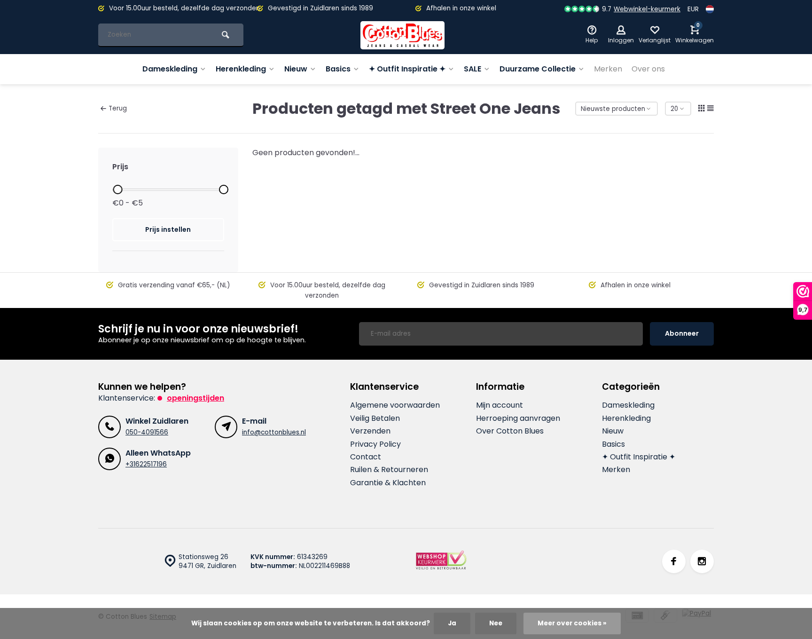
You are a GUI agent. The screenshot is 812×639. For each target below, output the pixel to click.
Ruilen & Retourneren (389, 470)
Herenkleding (241, 68)
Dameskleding (169, 68)
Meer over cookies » (572, 623)
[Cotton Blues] (402, 35)
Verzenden (370, 431)
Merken (608, 68)
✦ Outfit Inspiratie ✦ (407, 68)
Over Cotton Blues (510, 431)
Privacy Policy (375, 444)
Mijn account (499, 405)
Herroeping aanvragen (518, 418)
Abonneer (682, 333)
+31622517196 (146, 464)
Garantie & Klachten (388, 483)
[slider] (117, 189)
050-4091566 (146, 432)
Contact (365, 457)
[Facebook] (674, 561)
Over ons (648, 68)
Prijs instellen (168, 229)
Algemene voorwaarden (395, 405)
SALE (472, 68)
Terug (118, 108)
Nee (495, 623)
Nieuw (295, 68)
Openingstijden (195, 398)
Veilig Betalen (375, 418)
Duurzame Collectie (538, 68)
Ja (452, 623)
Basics (338, 68)
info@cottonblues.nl (274, 432)
